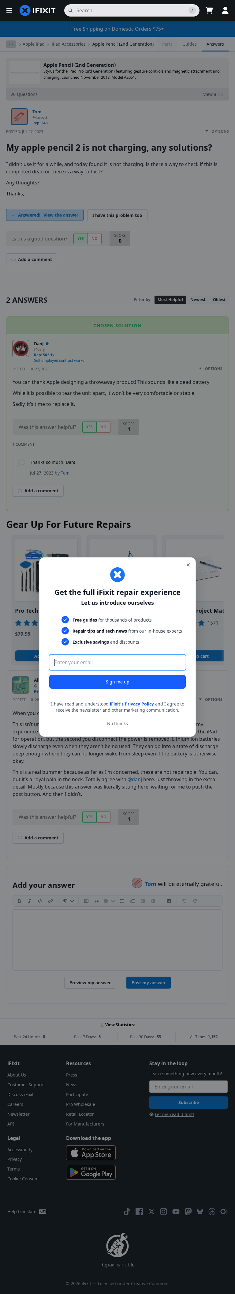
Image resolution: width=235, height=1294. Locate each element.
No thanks (117, 723)
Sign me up (117, 682)
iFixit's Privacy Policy (132, 704)
